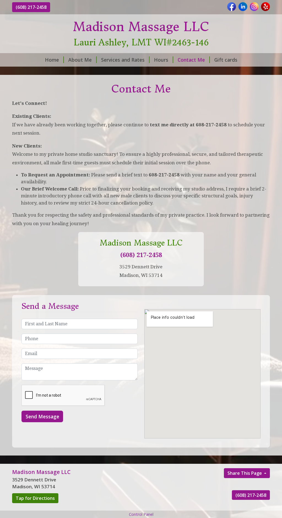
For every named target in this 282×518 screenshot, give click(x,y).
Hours (161, 59)
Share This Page (245, 473)
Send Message (42, 416)
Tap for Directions (35, 498)
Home (52, 59)
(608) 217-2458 (31, 7)
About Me (80, 59)
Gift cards (225, 59)
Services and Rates (123, 59)
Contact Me (191, 59)
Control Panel (141, 514)
